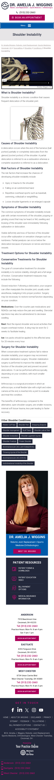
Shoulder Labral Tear (42, 430)
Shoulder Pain (24, 425)
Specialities (18, 48)
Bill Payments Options (20, 725)
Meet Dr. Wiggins (27, 551)
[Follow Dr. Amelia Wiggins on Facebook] (12, 709)
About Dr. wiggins (19, 717)
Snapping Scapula (39, 425)
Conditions (37, 48)
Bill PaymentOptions (24, 588)
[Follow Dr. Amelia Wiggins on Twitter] (27, 709)
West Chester (27, 671)
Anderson (27, 614)
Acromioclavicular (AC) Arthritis (14, 458)
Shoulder (28, 48)
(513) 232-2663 (27, 12)
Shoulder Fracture (9, 441)
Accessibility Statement (27, 729)
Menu (23, 25)
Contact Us (39, 725)
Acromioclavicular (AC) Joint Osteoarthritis (18, 447)
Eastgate (27, 644)
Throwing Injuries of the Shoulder (15, 452)
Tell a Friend (38, 721)
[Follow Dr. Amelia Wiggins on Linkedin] (19, 709)
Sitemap (14, 721)
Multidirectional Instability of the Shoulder (18, 463)
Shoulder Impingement (11, 430)
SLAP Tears (27, 430)
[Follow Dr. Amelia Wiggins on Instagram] (34, 709)
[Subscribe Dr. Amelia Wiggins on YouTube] (41, 709)
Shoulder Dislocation (10, 436)
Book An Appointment (28, 17)
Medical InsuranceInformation (27, 597)
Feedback (24, 721)
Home (5, 717)
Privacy (47, 717)
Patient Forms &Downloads (26, 569)
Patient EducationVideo (27, 578)
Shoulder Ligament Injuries (31, 436)
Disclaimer (36, 717)
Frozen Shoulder (25, 441)
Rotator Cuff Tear (9, 425)
